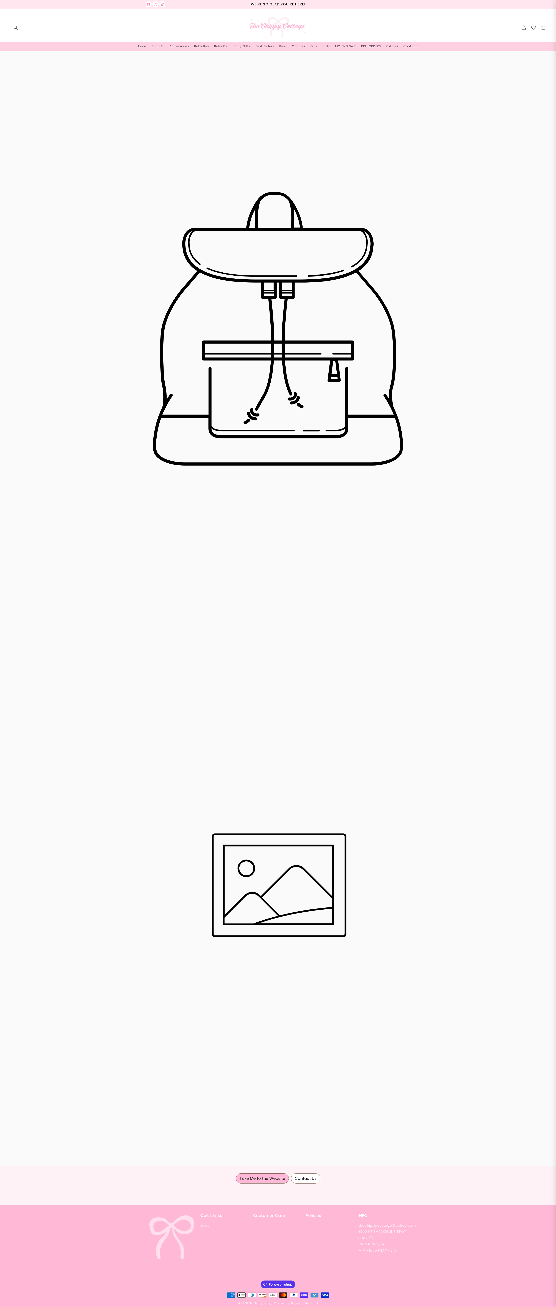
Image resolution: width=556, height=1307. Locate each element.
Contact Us (306, 1178)
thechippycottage (261, 1303)
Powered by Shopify (287, 1303)
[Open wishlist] (533, 27)
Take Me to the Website (262, 1178)
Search (206, 1225)
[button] (15, 27)
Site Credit (311, 1303)
